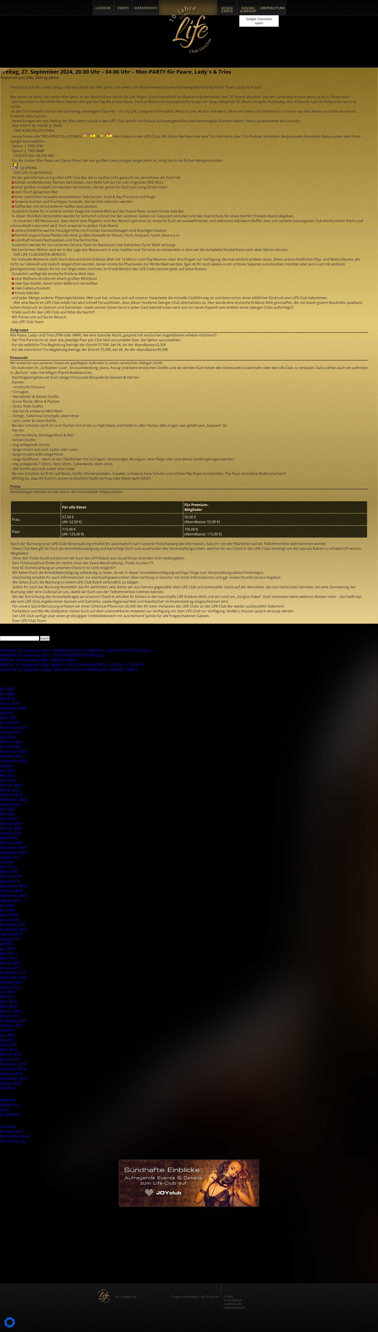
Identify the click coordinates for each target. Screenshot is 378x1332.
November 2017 (13, 929)
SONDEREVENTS (146, 7)
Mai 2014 (7, 1088)
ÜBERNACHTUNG (272, 7)
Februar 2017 (11, 963)
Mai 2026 (7, 698)
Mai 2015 (7, 1040)
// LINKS (228, 1297)
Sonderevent (10, 1114)
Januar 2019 (9, 881)
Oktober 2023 (11, 756)
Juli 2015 (7, 1030)
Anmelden (8, 1126)
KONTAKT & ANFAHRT (248, 7)
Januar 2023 (9, 789)
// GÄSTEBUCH (233, 1300)
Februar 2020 (11, 842)
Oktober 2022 (11, 794)
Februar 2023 (11, 785)
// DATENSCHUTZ (234, 1308)
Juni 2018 (7, 910)
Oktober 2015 (11, 1025)
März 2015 (8, 1049)
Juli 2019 (7, 862)
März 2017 (8, 958)
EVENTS (123, 7)
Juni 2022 (7, 809)
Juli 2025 (7, 712)
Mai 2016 (7, 996)
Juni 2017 (7, 948)
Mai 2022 (7, 813)
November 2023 (13, 751)
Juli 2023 (7, 765)
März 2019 (8, 871)
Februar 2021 (11, 828)
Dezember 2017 (13, 924)
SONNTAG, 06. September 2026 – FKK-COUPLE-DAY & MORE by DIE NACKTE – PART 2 (68, 669)
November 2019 (13, 847)
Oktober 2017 (11, 934)
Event (4, 1109)
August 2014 (10, 1083)
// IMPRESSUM (232, 1304)
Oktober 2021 (11, 823)
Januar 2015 (9, 1059)
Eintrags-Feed (11, 1131)
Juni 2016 (7, 991)
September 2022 (13, 799)
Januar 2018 (9, 919)
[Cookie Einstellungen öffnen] (9, 1326)
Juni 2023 (7, 770)
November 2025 (13, 708)
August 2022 (10, 804)
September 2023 (13, 761)
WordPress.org (12, 1141)
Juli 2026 (7, 688)
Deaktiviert (9, 1104)
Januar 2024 (9, 746)
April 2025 (8, 717)
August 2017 (10, 939)
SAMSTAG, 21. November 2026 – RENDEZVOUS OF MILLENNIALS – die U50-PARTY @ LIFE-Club (75, 650)
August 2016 (10, 987)
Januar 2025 (9, 722)
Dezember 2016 (13, 972)
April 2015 (8, 1044)
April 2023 (8, 780)
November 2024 (13, 727)
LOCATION (103, 7)
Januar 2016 (9, 1015)
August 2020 (10, 833)
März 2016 (8, 1006)
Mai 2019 (7, 866)
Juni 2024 (7, 737)
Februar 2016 (11, 1011)
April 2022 (8, 818)
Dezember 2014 (13, 1064)
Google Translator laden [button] (259, 21)
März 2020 (8, 838)
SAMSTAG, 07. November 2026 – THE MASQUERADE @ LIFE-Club (52, 655)
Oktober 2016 (11, 982)
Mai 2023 (7, 775)
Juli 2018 (7, 905)
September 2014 (13, 1078)
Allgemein (8, 1100)
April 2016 (8, 1001)
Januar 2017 (9, 967)
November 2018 (13, 886)
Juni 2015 (7, 1035)
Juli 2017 (7, 943)
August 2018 (10, 900)
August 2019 (10, 857)
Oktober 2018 (11, 890)
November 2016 (13, 977)
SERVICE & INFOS (227, 7)
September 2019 (13, 852)
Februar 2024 (11, 741)
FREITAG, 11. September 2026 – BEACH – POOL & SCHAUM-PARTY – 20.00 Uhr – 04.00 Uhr (72, 664)
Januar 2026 (9, 703)
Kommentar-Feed (14, 1136)
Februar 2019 (11, 876)
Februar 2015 (11, 1054)
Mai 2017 (7, 953)
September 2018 (13, 895)
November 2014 (13, 1068)
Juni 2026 (7, 693)
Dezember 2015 (13, 1020)
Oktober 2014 (11, 1073)
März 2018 (8, 914)
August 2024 (10, 732)
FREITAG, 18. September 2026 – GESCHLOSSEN (38, 660)
